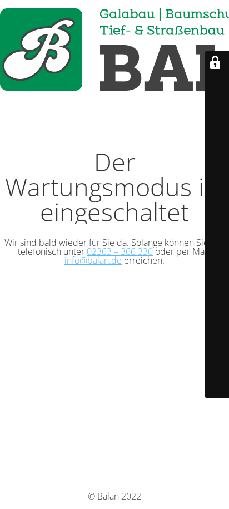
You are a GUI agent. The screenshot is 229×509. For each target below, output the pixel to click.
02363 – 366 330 (120, 251)
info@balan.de (93, 260)
